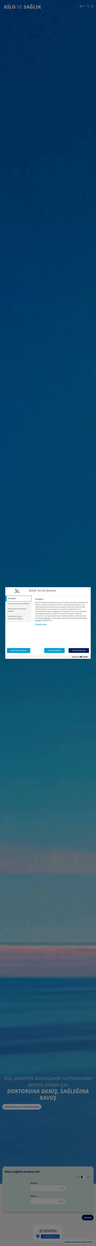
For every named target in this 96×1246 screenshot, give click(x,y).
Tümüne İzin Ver (78, 650)
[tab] (18, 598)
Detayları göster (41, 624)
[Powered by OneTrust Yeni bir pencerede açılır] (81, 657)
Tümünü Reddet (54, 650)
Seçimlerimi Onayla (19, 650)
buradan (47, 618)
